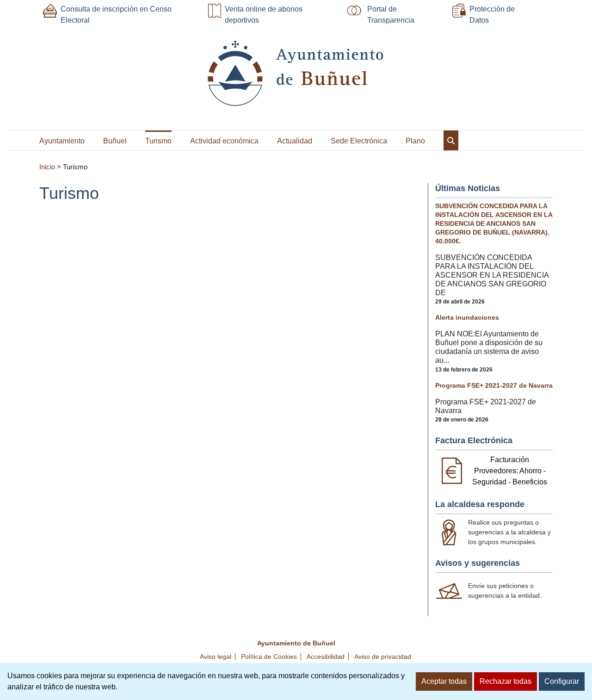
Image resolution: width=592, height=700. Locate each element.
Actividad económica (224, 141)
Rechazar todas (505, 681)
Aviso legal (215, 656)
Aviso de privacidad (382, 656)
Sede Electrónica (359, 141)
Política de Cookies (269, 656)
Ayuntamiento (62, 141)
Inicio (47, 167)
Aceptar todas (444, 681)
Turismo (158, 140)
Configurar (561, 681)
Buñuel (115, 141)
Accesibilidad (326, 656)
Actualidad (294, 141)
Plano (415, 141)
